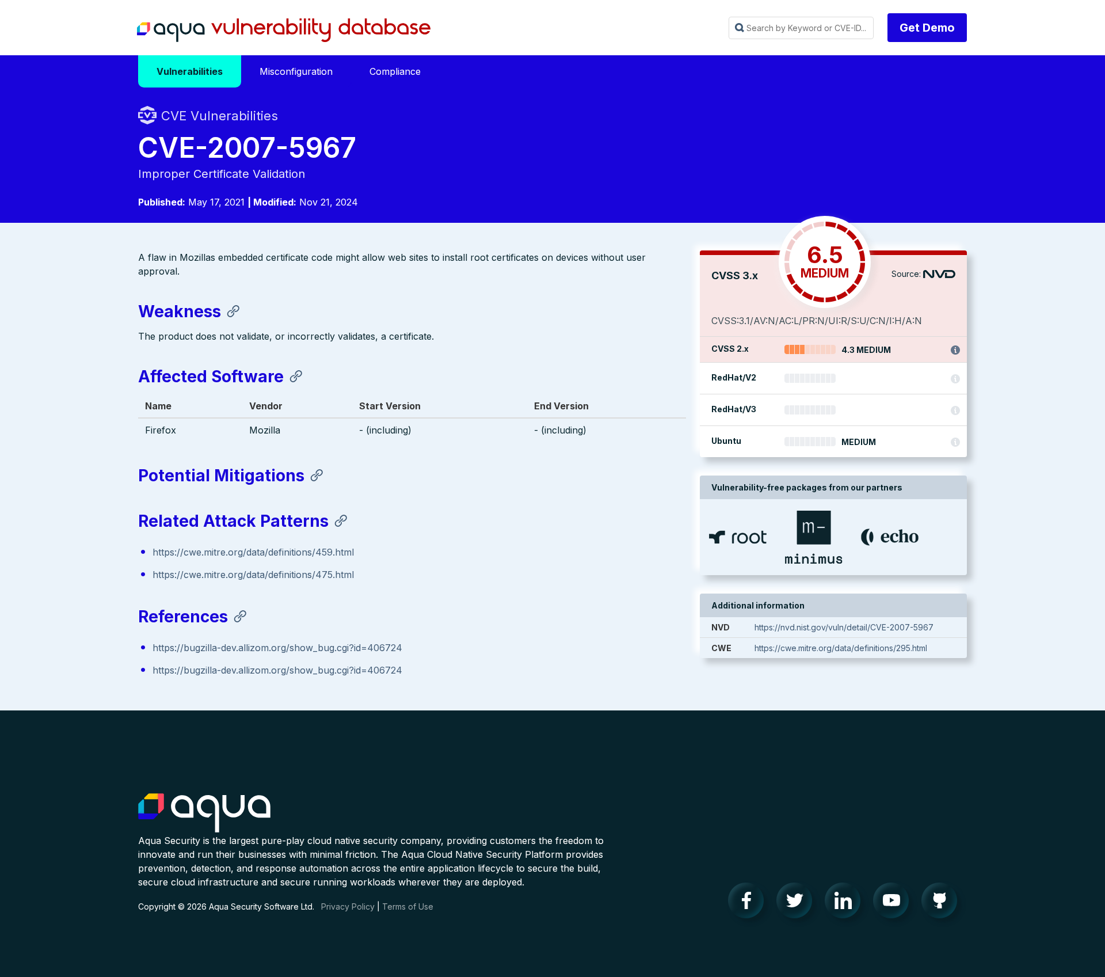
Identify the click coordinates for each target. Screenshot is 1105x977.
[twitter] (798, 903)
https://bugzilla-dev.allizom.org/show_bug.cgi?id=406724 (277, 647)
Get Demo (927, 28)
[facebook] (749, 903)
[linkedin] (846, 903)
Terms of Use (407, 906)
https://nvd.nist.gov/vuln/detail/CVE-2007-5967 (844, 627)
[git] (943, 903)
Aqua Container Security (204, 813)
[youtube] (894, 903)
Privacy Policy (348, 906)
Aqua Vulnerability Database (283, 30)
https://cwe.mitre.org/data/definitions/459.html (253, 552)
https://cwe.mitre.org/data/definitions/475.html (253, 574)
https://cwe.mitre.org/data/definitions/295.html (841, 648)
